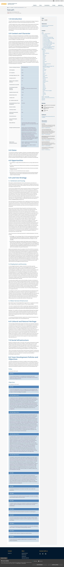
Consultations (47, 5)
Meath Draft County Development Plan (19, 7)
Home (40, 5)
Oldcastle (44, 85)
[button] (53, 1)
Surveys (53, 5)
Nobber (44, 84)
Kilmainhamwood (45, 77)
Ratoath (44, 89)
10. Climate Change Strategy (47, 45)
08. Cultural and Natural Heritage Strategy (48, 43)
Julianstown (44, 70)
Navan (44, 83)
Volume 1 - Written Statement (46, 33)
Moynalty (44, 82)
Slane (43, 91)
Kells (43, 71)
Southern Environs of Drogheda (47, 90)
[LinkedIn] (46, 20)
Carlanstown (44, 55)
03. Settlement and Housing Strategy (48, 37)
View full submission (47, 127)
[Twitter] (43, 20)
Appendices (43, 99)
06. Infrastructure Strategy (46, 40)
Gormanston (44, 69)
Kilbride (44, 74)
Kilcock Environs (45, 75)
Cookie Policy (24, 556)
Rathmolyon (44, 88)
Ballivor (44, 54)
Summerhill (44, 94)
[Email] (42, 20)
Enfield (44, 68)
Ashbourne (44, 50)
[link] (40, 554)
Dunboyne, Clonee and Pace (47, 63)
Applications (60, 5)
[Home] (9, 4)
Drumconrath (44, 61)
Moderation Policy (25, 553)
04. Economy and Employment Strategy (48, 38)
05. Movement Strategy (46, 39)
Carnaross (44, 56)
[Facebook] (45, 20)
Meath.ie (34, 5)
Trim (43, 95)
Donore (44, 60)
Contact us (9, 553)
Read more (43, 127)
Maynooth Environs (45, 81)
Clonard (44, 57)
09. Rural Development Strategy (47, 44)
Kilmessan (44, 78)
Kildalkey (44, 76)
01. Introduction (45, 34)
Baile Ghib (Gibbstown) (46, 53)
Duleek (44, 62)
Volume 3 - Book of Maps (45, 96)
